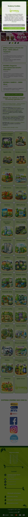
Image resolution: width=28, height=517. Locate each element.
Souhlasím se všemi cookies (14, 28)
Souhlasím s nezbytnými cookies (14, 25)
